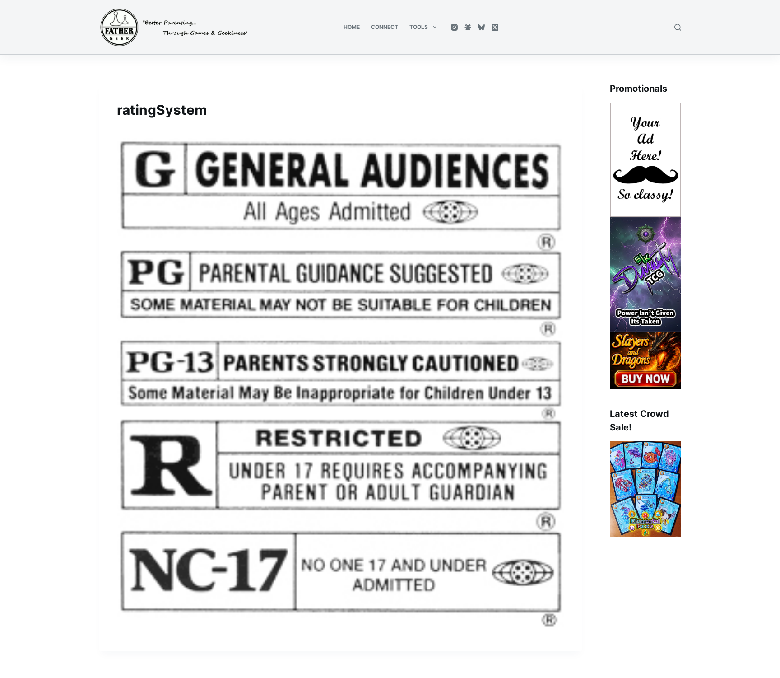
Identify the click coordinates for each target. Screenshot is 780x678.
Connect (384, 26)
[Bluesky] (481, 27)
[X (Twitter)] (495, 27)
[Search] (677, 27)
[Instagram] (454, 27)
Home (352, 26)
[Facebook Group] (467, 27)
